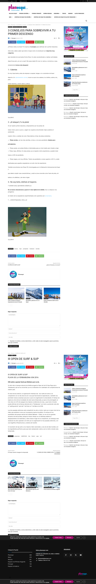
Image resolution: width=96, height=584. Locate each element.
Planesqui (13, 24)
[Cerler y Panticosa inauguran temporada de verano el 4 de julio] (16, 293)
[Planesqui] (9, 38)
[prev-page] (9, 305)
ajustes (47, 582)
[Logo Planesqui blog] (20, 7)
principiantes (25, 248)
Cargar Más (75, 89)
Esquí (20, 248)
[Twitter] (85, 1)
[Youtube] (87, 1)
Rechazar (69, 581)
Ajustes (78, 581)
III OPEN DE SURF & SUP (14, 265)
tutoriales (37, 248)
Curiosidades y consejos (21, 24)
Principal (24, 26)
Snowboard (32, 248)
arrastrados (48, 196)
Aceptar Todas (58, 581)
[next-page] (11, 305)
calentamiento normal (21, 77)
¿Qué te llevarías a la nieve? (53, 265)
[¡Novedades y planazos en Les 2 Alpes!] (34, 293)
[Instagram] (83, 1)
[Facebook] (81, 1)
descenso (16, 248)
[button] (86, 20)
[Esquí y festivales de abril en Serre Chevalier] (52, 293)
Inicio (9, 24)
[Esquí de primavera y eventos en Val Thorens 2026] (67, 84)
